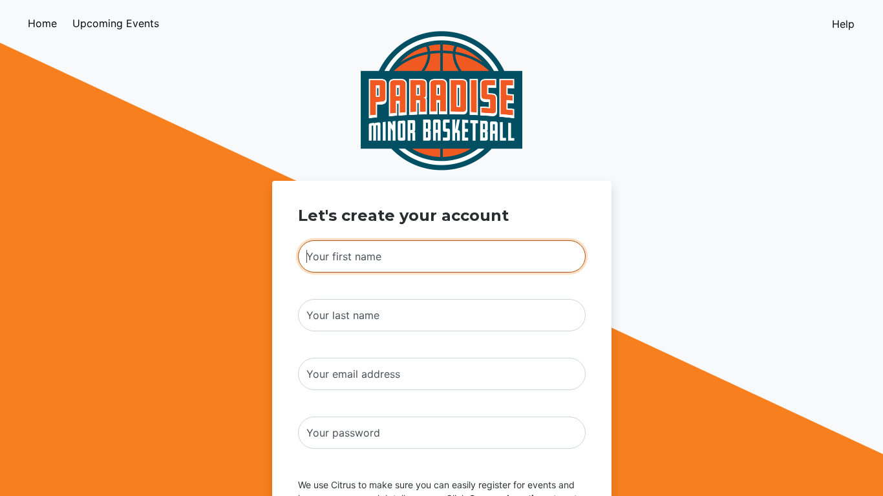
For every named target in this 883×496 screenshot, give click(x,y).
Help (843, 23)
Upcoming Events (115, 23)
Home (42, 23)
